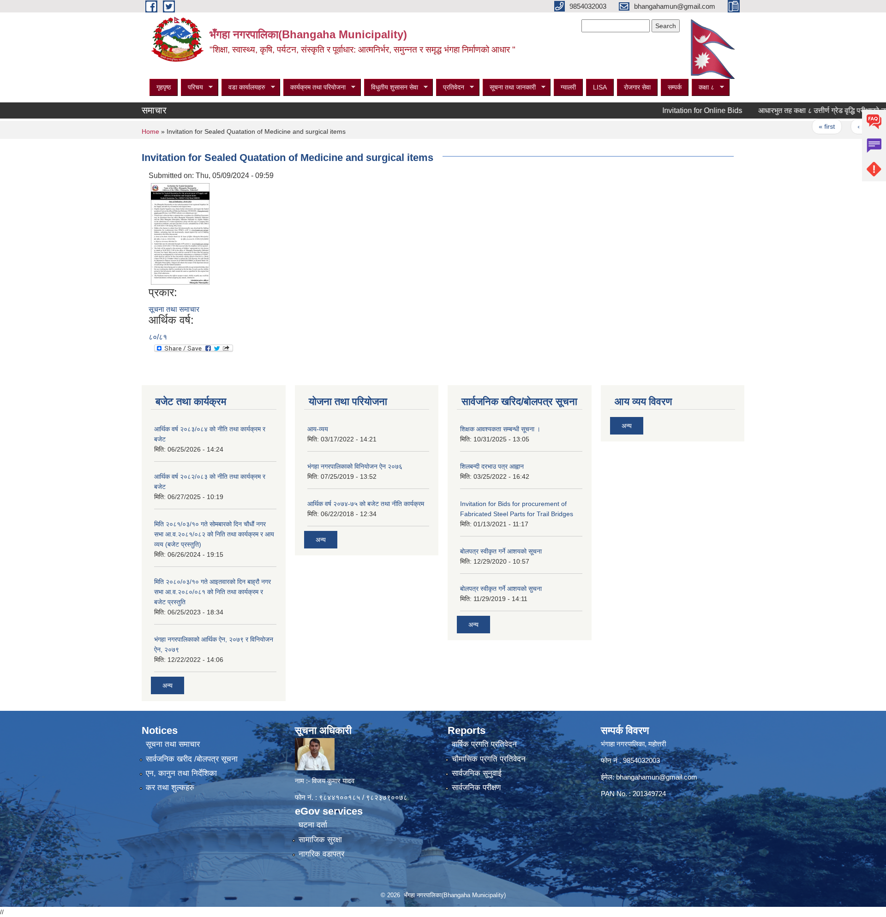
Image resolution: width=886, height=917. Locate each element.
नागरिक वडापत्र (321, 854)
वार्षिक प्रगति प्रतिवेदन (484, 744)
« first (805, 126)
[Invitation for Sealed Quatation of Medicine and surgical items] (180, 233)
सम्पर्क (675, 87)
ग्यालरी (568, 87)
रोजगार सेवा (637, 87)
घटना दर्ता (313, 825)
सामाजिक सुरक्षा (320, 839)
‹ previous (850, 126)
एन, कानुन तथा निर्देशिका (181, 773)
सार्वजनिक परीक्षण (476, 787)
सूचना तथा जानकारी (509, 87)
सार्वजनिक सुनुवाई (477, 773)
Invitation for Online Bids (681, 110)
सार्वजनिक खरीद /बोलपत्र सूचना (192, 759)
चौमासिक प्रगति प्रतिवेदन (489, 759)
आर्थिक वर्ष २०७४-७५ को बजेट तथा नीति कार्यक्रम (365, 503)
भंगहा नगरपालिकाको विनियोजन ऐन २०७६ (354, 466)
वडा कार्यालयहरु (243, 87)
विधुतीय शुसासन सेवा (391, 87)
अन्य (167, 685)
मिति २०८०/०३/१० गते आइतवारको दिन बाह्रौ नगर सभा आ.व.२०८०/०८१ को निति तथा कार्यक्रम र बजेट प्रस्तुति (212, 592)
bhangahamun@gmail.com (656, 777)
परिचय (192, 87)
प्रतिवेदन (450, 87)
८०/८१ (158, 337)
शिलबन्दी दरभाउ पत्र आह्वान (492, 466)
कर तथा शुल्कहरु (170, 787)
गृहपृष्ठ (163, 87)
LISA (600, 87)
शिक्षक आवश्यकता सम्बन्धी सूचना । (500, 429)
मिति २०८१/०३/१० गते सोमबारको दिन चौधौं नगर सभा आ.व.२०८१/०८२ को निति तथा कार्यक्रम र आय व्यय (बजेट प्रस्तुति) (214, 534)
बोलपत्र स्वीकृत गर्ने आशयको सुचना (501, 588)
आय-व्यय (317, 429)
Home (150, 131)
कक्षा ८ (703, 87)
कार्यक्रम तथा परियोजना (314, 87)
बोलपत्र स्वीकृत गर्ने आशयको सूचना (501, 551)
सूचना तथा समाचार (174, 309)
